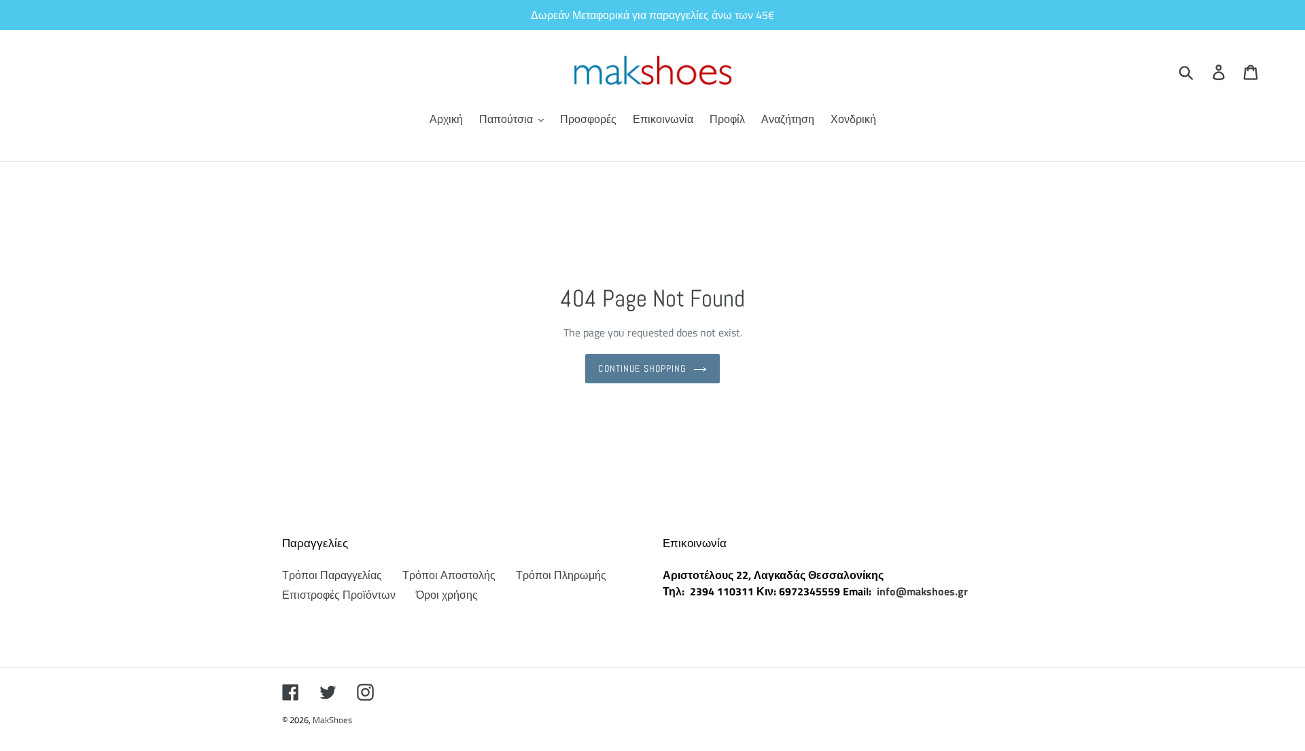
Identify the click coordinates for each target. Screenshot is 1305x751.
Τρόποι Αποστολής (448, 575)
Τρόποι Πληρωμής (561, 575)
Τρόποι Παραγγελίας (332, 575)
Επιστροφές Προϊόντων (339, 595)
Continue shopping (642, 368)
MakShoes (332, 720)
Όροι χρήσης (447, 595)
